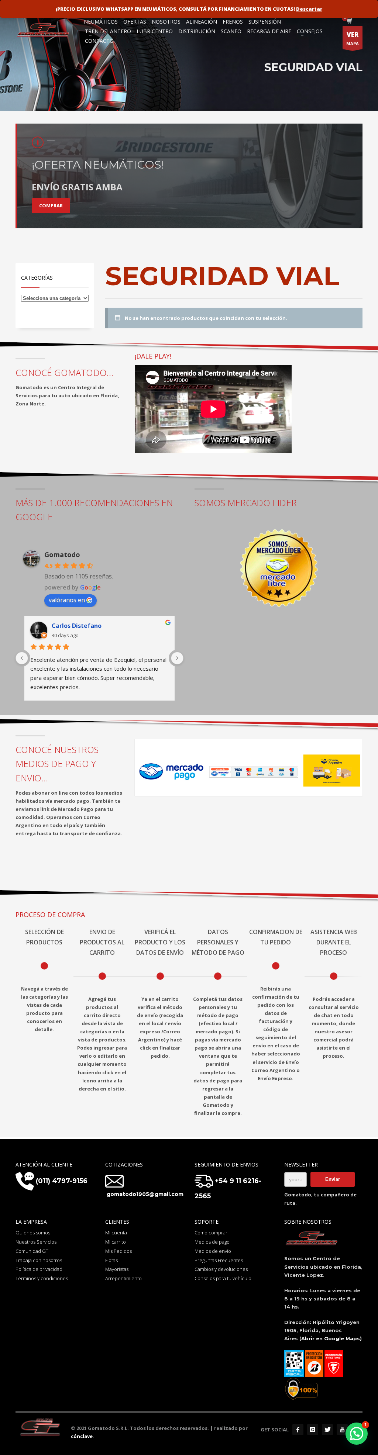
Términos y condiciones (42, 1278)
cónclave (82, 1436)
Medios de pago (212, 1241)
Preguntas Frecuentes (219, 1260)
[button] (357, 1434)
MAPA (352, 38)
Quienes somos (33, 1232)
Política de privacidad (39, 1269)
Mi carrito (115, 1241)
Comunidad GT (32, 1251)
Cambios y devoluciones (221, 1269)
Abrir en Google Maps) (331, 1338)
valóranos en (67, 600)
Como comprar (211, 1232)
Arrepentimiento (123, 1278)
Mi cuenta (116, 1232)
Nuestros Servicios (36, 1241)
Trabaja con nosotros (39, 1260)
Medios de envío (213, 1251)
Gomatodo (62, 554)
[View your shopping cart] (349, 21)
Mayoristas (116, 1269)
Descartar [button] (309, 9)
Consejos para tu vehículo (223, 1278)
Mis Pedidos (118, 1251)
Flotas (111, 1260)
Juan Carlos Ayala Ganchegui (94, 626)
